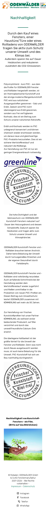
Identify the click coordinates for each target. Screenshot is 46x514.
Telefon (24, 501)
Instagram (24, 493)
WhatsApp (24, 505)
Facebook (24, 497)
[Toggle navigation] (42, 4)
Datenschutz (29, 486)
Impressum (16, 486)
